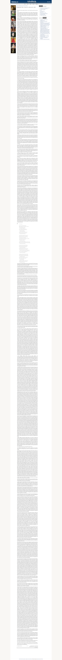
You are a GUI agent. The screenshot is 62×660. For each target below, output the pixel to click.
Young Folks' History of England (43, 13)
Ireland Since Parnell (42, 14)
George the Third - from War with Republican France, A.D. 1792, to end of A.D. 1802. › (33, 647)
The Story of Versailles (42, 9)
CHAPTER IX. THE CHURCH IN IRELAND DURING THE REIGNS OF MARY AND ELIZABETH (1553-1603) (45, 25)
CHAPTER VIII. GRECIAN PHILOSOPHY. (45, 39)
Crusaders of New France (43, 15)
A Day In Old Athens (42, 11)
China (41, 10)
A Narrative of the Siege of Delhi (44, 8)
